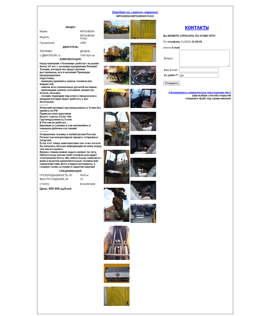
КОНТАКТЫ (197, 28)
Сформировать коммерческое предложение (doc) (200, 92)
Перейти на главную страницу (135, 12)
